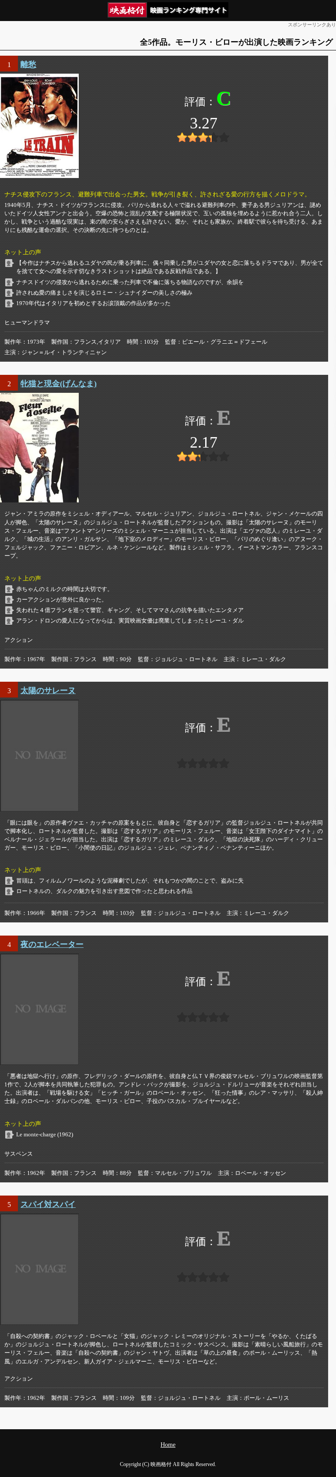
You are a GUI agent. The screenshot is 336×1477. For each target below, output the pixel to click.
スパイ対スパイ (48, 1204)
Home (168, 1444)
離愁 (28, 64)
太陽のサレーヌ (48, 690)
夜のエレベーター (52, 944)
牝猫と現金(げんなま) (59, 383)
